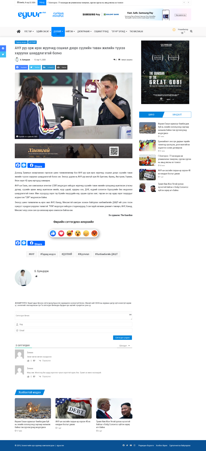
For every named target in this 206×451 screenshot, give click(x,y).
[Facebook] (3, 48)
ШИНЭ (151, 114)
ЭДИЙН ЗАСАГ (42, 31)
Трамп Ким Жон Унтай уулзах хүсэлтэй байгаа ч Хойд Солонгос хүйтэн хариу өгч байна (113, 424)
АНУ (32, 254)
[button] (119, 14)
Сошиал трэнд (101, 31)
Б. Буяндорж (25, 60)
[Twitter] (3, 54)
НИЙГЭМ (69, 31)
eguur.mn (60, 445)
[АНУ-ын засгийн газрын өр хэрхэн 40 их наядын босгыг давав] (73, 408)
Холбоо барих (161, 445)
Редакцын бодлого (146, 445)
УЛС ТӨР (28, 31)
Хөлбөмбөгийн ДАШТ (107, 254)
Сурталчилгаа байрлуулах (179, 445)
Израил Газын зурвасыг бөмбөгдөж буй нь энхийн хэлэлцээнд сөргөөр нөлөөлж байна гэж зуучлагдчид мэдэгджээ (32, 424)
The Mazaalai (136, 31)
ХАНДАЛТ (177, 114)
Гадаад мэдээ (21, 42)
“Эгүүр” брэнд (118, 31)
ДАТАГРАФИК (83, 31)
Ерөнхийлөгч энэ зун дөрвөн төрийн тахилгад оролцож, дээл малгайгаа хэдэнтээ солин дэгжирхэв (174, 144)
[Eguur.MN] (41, 15)
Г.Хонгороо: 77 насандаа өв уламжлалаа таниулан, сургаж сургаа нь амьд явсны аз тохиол (85, 3)
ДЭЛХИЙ (57, 31)
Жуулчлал (84, 254)
